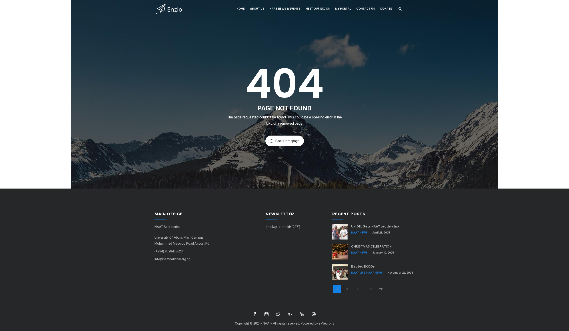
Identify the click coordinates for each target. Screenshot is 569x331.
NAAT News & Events (285, 8)
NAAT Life (358, 272)
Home (240, 8)
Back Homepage (287, 141)
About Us (257, 8)
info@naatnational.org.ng (172, 259)
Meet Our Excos (318, 8)
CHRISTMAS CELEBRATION (371, 246)
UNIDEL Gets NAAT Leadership (375, 226)
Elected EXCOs (363, 266)
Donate (386, 8)
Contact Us (365, 8)
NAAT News (359, 232)
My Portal (343, 8)
